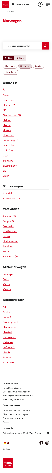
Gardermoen (12, 115)
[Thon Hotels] (5, 4)
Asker (6, 95)
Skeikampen (10, 165)
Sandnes (8, 246)
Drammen (8, 100)
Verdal (6, 284)
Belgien (38, 66)
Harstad (7, 332)
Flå (4, 110)
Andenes (8, 312)
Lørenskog (10, 140)
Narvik (6, 352)
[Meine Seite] (40, 4)
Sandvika (8, 160)
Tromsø (7, 357)
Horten (7, 130)
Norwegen (25, 66)
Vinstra (7, 289)
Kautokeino (9, 337)
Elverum (9, 105)
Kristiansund (10, 231)
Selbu (6, 279)
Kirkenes (8, 342)
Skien (6, 175)
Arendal (7, 193)
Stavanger (10, 256)
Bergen (8, 221)
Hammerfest (10, 327)
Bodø (7, 317)
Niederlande (10, 72)
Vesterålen (9, 362)
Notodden (9, 145)
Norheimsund (10, 241)
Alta (5, 307)
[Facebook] (41, 443)
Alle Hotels (10, 66)
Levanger (8, 274)
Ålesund (9, 216)
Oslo (8, 150)
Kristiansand (12, 198)
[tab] (8, 58)
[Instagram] (47, 443)
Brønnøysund (10, 322)
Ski (4, 170)
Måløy (6, 236)
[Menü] (47, 4)
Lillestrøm (8, 135)
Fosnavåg (8, 226)
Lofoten (9, 347)
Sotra (6, 251)
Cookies (6, 449)
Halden (7, 120)
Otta (5, 155)
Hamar (7, 125)
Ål (4, 90)
